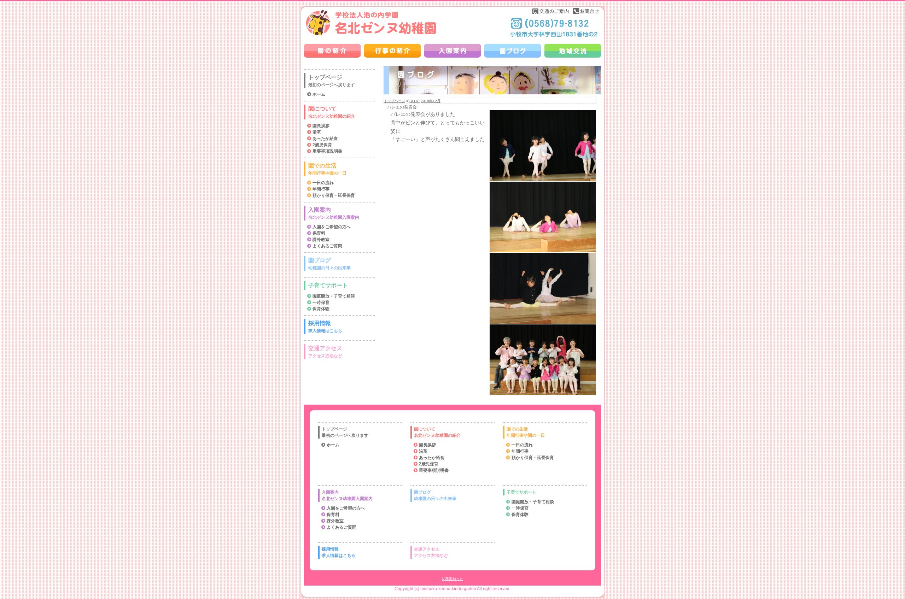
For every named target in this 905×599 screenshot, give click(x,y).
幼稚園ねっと (452, 579)
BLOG (414, 101)
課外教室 (321, 239)
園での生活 (327, 169)
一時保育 (321, 302)
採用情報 (325, 326)
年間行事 (321, 189)
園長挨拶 (321, 125)
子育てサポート (328, 285)
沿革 (317, 132)
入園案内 (333, 213)
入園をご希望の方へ (332, 226)
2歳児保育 (322, 144)
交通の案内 (551, 11)
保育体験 (321, 308)
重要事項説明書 (327, 151)
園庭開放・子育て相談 (334, 296)
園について (331, 112)
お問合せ (586, 11)
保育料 (319, 233)
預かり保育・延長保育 (334, 195)
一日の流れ (323, 182)
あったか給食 (325, 138)
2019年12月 (430, 101)
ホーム (319, 94)
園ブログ (329, 263)
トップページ (394, 101)
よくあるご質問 (327, 245)
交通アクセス (325, 351)
